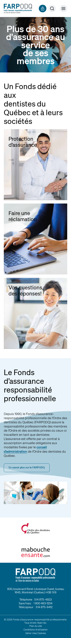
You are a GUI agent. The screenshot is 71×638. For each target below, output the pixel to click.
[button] (63, 8)
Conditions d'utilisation (35, 629)
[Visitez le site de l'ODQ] (35, 528)
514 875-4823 (43, 599)
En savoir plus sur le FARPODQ (27, 467)
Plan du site (35, 626)
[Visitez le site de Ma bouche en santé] (35, 552)
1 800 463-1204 (43, 603)
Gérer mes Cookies (35, 633)
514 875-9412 (44, 607)
